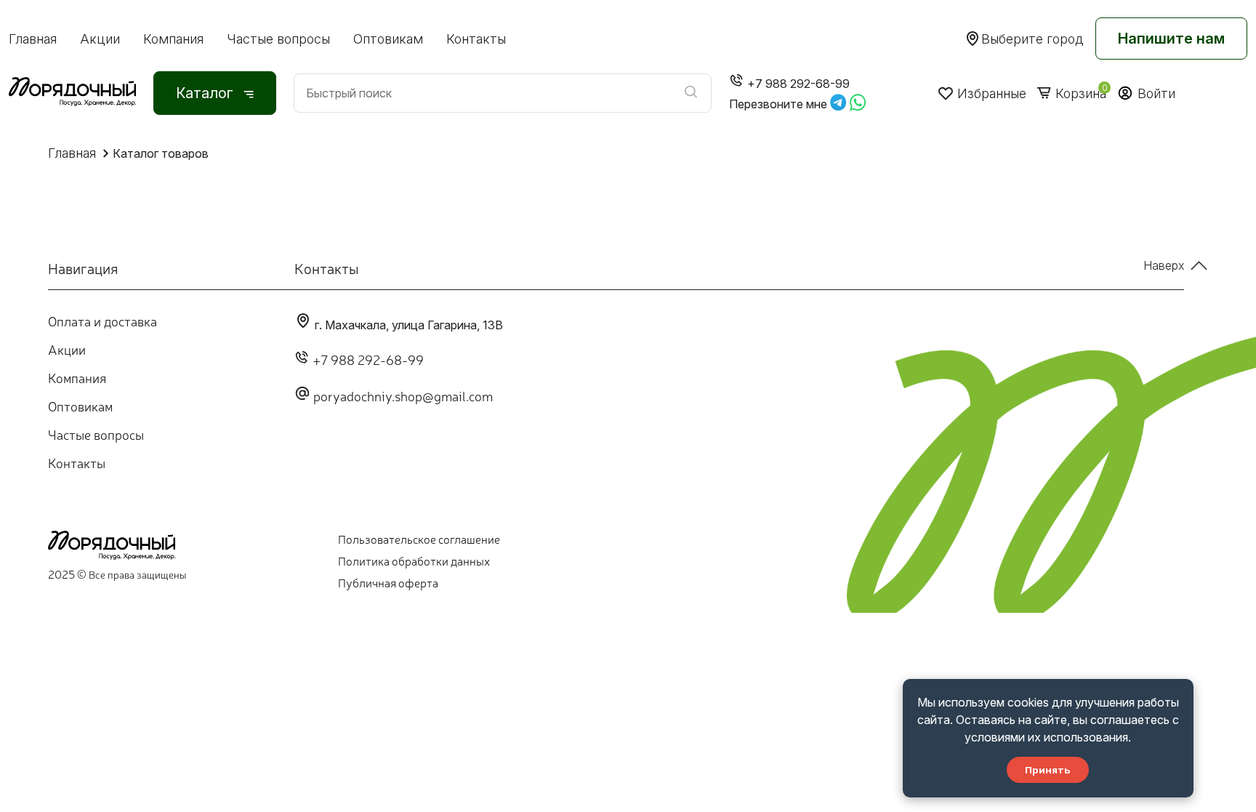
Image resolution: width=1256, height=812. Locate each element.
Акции (100, 39)
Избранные (991, 93)
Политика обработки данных (414, 560)
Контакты (476, 39)
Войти (1156, 93)
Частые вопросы (278, 39)
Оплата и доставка (102, 320)
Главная (33, 39)
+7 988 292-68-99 (368, 359)
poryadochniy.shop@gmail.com (403, 395)
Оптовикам (388, 39)
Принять (1048, 770)
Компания (173, 39)
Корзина (1080, 93)
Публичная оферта (388, 582)
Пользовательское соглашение (419, 539)
